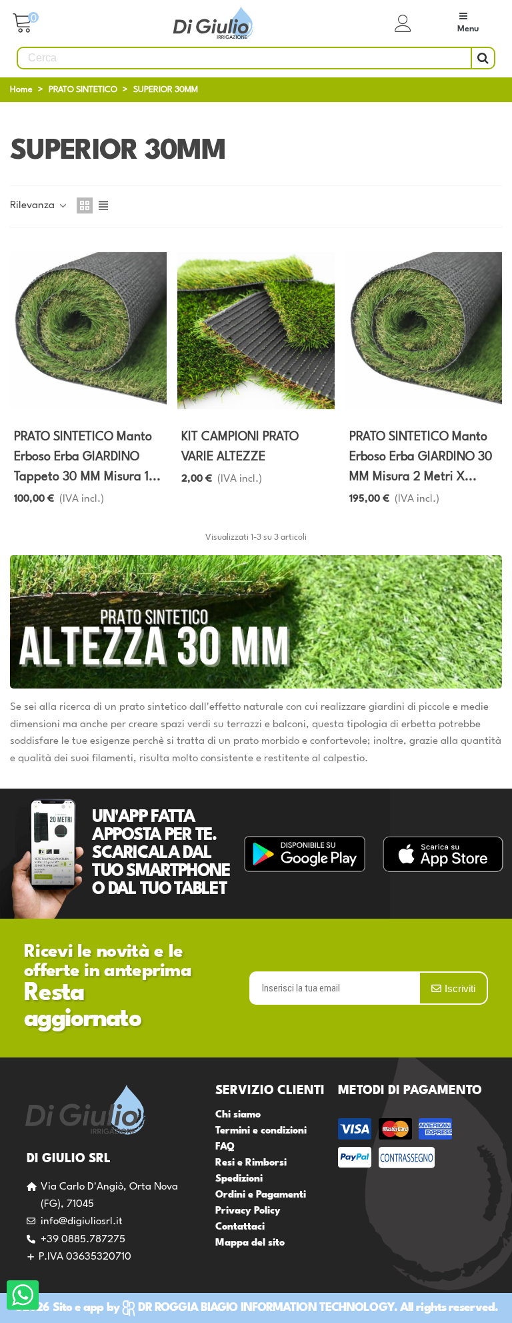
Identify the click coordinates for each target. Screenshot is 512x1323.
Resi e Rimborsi (251, 1163)
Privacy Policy (248, 1211)
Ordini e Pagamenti (260, 1195)
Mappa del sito (250, 1243)
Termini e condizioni (261, 1131)
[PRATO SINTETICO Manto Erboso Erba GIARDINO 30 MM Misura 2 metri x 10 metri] (423, 330)
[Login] (403, 23)
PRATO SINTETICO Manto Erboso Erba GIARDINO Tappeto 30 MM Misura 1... (87, 457)
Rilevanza (33, 205)
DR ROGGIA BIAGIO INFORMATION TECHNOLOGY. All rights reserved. (318, 1308)
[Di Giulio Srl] (213, 24)
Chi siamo (238, 1115)
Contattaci (240, 1227)
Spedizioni (239, 1179)
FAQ (225, 1147)
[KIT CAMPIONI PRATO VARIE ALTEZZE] (255, 330)
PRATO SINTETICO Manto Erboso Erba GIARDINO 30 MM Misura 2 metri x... (421, 457)
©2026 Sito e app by (66, 1308)
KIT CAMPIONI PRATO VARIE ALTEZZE (240, 447)
